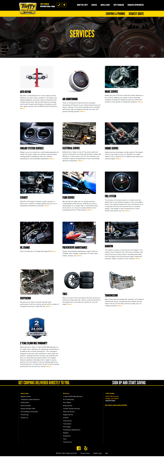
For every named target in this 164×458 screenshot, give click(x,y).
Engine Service (111, 148)
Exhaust (24, 197)
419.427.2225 (110, 401)
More (22, 108)
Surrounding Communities (29, 411)
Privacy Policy (85, 453)
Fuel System (110, 196)
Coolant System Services (32, 148)
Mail (106, 453)
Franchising (24, 414)
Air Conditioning (70, 99)
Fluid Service (68, 197)
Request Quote (136, 14)
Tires (64, 294)
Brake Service (111, 91)
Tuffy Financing (118, 5)
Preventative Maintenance (74, 247)
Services (94, 5)
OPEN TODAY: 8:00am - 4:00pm (47, 6)
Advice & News (105, 5)
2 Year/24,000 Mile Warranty (33, 343)
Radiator (109, 246)
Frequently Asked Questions (30, 399)
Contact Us (24, 417)
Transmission (111, 295)
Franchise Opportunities (136, 5)
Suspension (25, 298)
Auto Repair (25, 92)
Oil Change (25, 247)
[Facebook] (78, 448)
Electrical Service (71, 148)
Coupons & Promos (115, 14)
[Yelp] (85, 448)
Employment (25, 402)
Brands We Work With (28, 408)
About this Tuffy (82, 5)
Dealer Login (97, 453)
